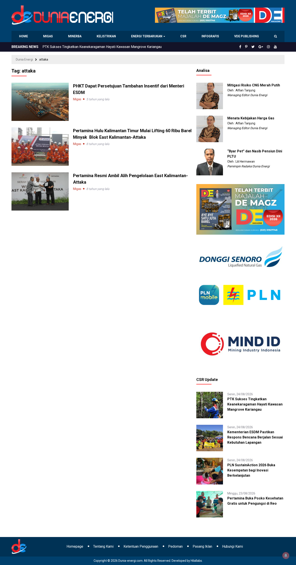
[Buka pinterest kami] (252, 46)
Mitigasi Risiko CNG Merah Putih (253, 85)
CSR (184, 36)
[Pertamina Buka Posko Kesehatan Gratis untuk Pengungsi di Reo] (209, 504)
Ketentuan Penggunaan (141, 546)
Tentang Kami (103, 546)
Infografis (211, 36)
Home (24, 36)
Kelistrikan (107, 36)
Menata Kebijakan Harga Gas (250, 118)
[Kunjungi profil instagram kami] (270, 46)
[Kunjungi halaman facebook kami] (247, 46)
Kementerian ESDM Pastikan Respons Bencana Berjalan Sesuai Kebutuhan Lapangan (255, 437)
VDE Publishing (246, 36)
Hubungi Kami (232, 546)
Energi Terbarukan (147, 36)
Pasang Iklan (202, 546)
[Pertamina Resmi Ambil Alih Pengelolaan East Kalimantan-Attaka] (40, 191)
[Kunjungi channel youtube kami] (276, 46)
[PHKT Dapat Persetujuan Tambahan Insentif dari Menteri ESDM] (40, 101)
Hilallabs (196, 560)
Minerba (75, 36)
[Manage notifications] (285, 555)
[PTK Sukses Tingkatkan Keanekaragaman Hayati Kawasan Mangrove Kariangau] (209, 405)
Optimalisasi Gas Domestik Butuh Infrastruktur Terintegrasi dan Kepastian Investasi (105, 47)
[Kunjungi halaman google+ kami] (264, 46)
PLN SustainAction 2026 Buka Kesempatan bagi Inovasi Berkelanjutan (251, 470)
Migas (48, 36)
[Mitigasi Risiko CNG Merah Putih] (209, 95)
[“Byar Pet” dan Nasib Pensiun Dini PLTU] (209, 161)
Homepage (75, 546)
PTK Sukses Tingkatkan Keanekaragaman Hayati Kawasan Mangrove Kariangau (255, 404)
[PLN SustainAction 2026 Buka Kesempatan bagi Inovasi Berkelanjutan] (209, 471)
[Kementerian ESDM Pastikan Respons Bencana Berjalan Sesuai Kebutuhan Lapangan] (209, 438)
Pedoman (175, 546)
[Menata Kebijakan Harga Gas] (209, 128)
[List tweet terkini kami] (257, 46)
